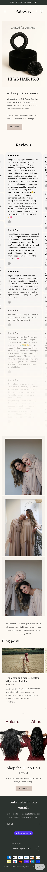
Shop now (23, 788)
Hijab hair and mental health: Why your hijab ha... (22, 679)
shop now (14, 127)
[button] (4, 11)
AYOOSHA (13, 867)
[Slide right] (28, 713)
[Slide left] (18, 713)
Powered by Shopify (23, 867)
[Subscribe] (39, 824)
